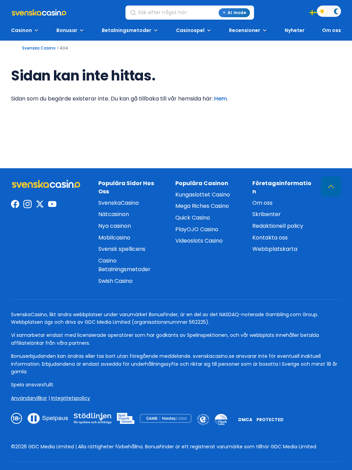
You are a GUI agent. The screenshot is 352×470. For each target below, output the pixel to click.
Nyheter (295, 30)
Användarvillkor (29, 398)
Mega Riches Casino (202, 206)
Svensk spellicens (121, 249)
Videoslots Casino (199, 241)
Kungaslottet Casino (202, 195)
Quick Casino (192, 218)
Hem (220, 99)
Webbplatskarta (274, 249)
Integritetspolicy (70, 398)
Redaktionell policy (277, 226)
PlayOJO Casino (196, 229)
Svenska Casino (39, 48)
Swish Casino (115, 281)
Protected (270, 420)
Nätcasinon (113, 214)
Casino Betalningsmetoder (124, 265)
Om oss (331, 30)
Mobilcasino (114, 238)
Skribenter (266, 214)
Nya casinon (114, 226)
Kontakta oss (270, 238)
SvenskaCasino (118, 203)
